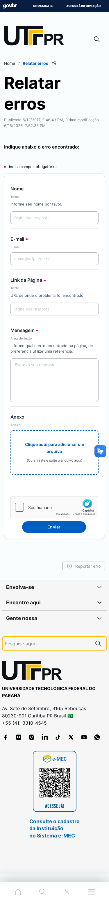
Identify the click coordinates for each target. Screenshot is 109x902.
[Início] (36, 37)
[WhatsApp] (97, 737)
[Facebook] (5, 737)
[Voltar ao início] (34, 672)
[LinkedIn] (44, 737)
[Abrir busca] (97, 39)
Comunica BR (43, 6)
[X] (70, 737)
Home (9, 63)
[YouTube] (84, 737)
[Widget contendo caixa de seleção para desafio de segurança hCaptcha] (54, 507)
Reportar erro (88, 566)
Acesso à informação (83, 6)
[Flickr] (18, 737)
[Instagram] (31, 737)
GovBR (10, 6)
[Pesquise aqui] (98, 643)
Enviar (53, 526)
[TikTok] (57, 737)
